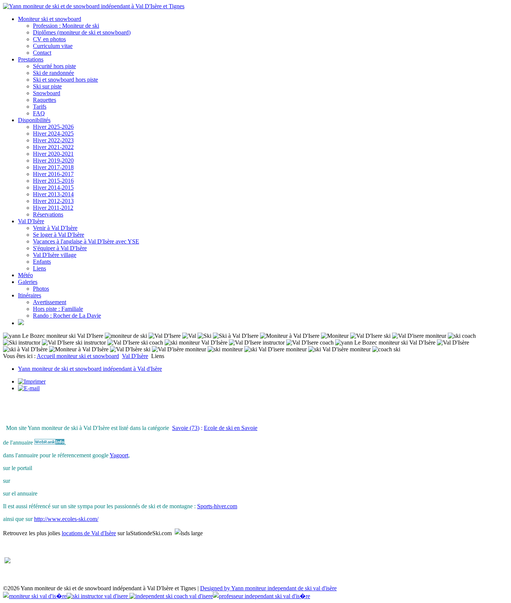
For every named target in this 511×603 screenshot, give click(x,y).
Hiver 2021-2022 (53, 147)
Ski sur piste (47, 86)
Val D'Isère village (54, 255)
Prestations (30, 59)
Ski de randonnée (53, 73)
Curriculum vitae (53, 46)
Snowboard (46, 93)
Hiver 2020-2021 (53, 154)
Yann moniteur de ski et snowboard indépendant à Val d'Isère (90, 369)
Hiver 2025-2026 (53, 127)
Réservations (48, 214)
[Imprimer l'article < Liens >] (32, 381)
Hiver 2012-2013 (53, 201)
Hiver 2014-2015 (53, 187)
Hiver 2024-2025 (53, 133)
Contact (42, 52)
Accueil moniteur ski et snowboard (78, 356)
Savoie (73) (185, 428)
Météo (25, 275)
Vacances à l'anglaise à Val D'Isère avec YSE (86, 241)
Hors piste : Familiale (58, 309)
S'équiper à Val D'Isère (60, 248)
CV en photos (49, 39)
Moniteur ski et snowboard (49, 19)
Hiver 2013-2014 (53, 194)
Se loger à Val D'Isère (58, 234)
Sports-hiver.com (217, 506)
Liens (39, 268)
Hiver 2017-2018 (53, 167)
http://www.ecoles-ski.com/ (66, 519)
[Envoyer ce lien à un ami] (29, 388)
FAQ (39, 113)
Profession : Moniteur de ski (66, 25)
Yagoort (119, 455)
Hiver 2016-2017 (53, 174)
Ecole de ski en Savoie (230, 428)
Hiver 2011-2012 (53, 207)
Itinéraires (29, 295)
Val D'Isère (31, 221)
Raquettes (44, 100)
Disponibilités (34, 120)
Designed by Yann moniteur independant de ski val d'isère (268, 588)
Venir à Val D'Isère (55, 228)
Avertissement (49, 302)
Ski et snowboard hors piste (65, 79)
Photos (41, 288)
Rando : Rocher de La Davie (67, 315)
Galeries (27, 282)
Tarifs (39, 106)
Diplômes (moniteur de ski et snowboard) (82, 32)
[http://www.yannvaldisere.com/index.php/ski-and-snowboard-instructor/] (21, 323)
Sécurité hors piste (54, 66)
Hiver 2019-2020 (53, 160)
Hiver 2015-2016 (53, 181)
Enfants (42, 261)
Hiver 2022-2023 (53, 140)
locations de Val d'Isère (89, 533)
